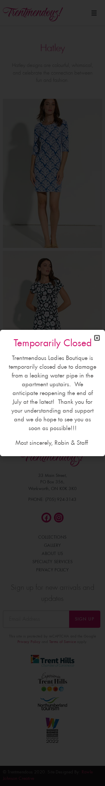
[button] (97, 338)
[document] (52, 393)
